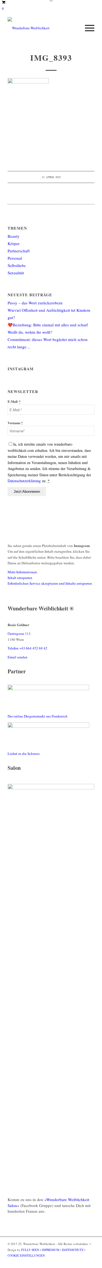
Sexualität (16, 272)
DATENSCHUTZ (73, 1250)
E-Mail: (14, 401)
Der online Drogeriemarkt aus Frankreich (37, 716)
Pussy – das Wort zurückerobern (35, 302)
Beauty (14, 236)
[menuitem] (86, 28)
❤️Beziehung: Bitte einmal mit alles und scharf (48, 324)
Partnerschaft (19, 250)
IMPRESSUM (50, 1250)
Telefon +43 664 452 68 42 (27, 648)
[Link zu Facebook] (82, 1261)
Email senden (17, 657)
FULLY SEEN (30, 1250)
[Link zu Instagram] (90, 1261)
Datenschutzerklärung (25, 480)
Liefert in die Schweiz (24, 753)
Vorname (15, 423)
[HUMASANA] (48, 688)
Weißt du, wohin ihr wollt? (30, 332)
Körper (14, 243)
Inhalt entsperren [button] (20, 577)
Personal (15, 258)
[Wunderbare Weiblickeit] (42, 28)
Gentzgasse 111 (19, 633)
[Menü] (86, 28)
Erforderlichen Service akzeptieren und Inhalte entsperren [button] (50, 583)
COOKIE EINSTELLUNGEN (26, 1255)
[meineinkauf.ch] (48, 726)
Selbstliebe (17, 265)
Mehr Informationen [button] (22, 571)
